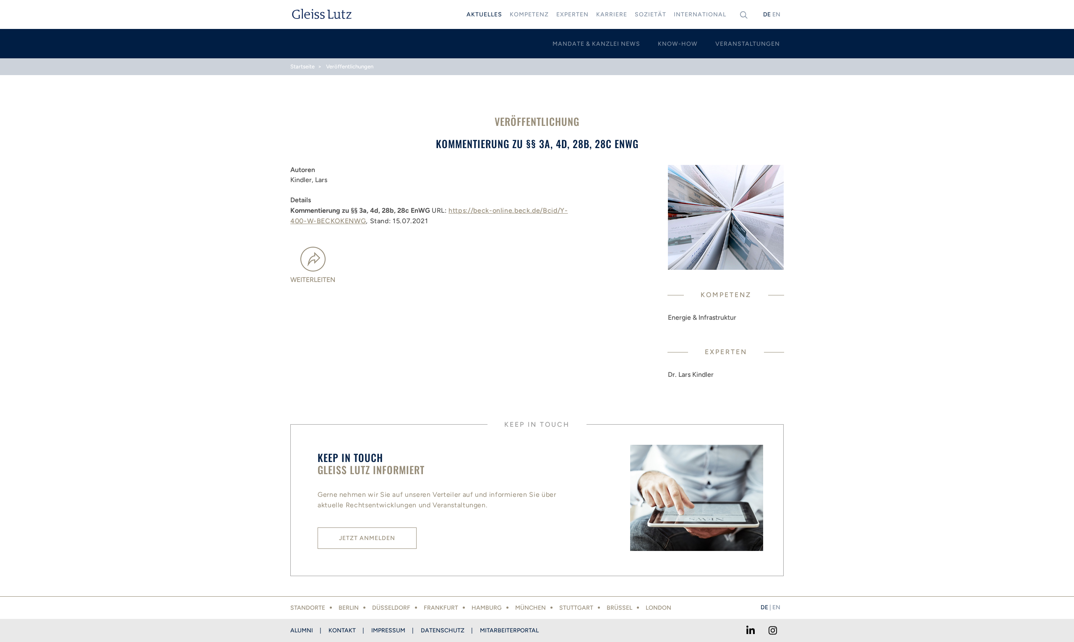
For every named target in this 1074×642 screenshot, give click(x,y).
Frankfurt (441, 607)
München (530, 607)
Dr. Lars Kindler (691, 374)
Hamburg (487, 607)
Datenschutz (442, 630)
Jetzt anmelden (367, 538)
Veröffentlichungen (349, 66)
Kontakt (342, 630)
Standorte (307, 607)
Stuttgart (576, 607)
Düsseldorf (391, 607)
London (658, 607)
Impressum (388, 630)
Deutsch (767, 14)
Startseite (302, 66)
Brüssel (619, 607)
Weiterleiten (312, 280)
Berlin (349, 607)
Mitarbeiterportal (509, 630)
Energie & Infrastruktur (702, 317)
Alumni (301, 630)
